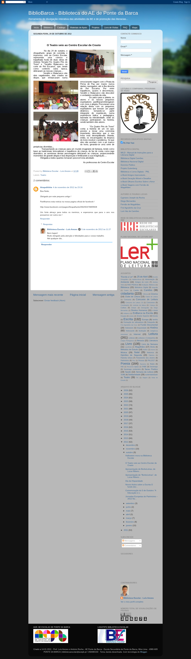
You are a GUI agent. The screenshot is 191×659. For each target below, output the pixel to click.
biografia (155, 287)
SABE (144, 367)
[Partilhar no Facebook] (94, 171)
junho (128, 507)
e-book (155, 310)
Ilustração (142, 331)
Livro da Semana (150, 344)
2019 (126, 416)
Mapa (134, 27)
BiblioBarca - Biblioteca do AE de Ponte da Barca (83, 13)
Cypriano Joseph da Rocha (133, 198)
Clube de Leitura (132, 297)
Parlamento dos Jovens (145, 358)
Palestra (151, 355)
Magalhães (140, 347)
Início (36, 27)
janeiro (129, 525)
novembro (130, 449)
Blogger (143, 652)
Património (125, 360)
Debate (133, 308)
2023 (126, 401)
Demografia (145, 308)
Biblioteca (48, 27)
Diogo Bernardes (128, 201)
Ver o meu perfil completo (132, 602)
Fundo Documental (149, 325)
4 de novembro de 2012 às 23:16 (67, 187)
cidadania (127, 293)
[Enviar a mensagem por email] (86, 171)
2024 (126, 398)
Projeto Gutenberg (129, 168)
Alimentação (150, 279)
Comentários (130, 545)
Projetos (95, 27)
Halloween (129, 328)
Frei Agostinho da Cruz (131, 208)
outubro (129, 452)
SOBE (123, 375)
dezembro (130, 445)
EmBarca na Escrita (143, 313)
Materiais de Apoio (78, 27)
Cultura (123, 308)
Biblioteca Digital (141, 287)
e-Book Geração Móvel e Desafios (136, 178)
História (154, 327)
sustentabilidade (151, 375)
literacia (140, 341)
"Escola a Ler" (127, 277)
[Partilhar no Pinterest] (96, 171)
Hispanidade (142, 328)
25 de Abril (142, 276)
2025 (126, 394)
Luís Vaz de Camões (130, 211)
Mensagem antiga (103, 294)
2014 (126, 434)
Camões (148, 290)
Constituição (125, 305)
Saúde (128, 372)
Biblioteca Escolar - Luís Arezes (62, 229)
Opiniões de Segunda (131, 355)
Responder (45, 219)
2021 (126, 409)
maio (128, 511)
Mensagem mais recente (48, 294)
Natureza (150, 353)
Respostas (47, 224)
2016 (126, 427)
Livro (128, 344)
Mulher (145, 349)
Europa (145, 320)
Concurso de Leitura (147, 299)
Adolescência (136, 279)
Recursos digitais (133, 367)
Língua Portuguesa (127, 340)
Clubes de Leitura (151, 297)
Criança (152, 305)
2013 (126, 438)
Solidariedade (134, 375)
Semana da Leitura (144, 372)
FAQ (125, 27)
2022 (126, 405)
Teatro (43, 175)
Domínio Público (128, 165)
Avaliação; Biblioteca (148, 285)
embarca (126, 313)
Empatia (123, 316)
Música (124, 352)
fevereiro (130, 522)
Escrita (128, 319)
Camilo (136, 290)
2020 (126, 412)
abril (128, 514)
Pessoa (141, 360)
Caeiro (126, 290)
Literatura (153, 341)
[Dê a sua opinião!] (88, 171)
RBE (122, 367)
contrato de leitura (139, 305)
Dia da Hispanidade (134, 481)
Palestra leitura (127, 358)
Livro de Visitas (111, 27)
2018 (126, 420)
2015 (126, 431)
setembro (130, 503)
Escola (155, 316)
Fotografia (151, 322)
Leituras (132, 338)
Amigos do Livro (142, 282)
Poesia (125, 363)
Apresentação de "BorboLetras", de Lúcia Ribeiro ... (141, 476)
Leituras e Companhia (146, 338)
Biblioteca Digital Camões (132, 158)
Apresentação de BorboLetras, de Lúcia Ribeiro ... (140, 470)
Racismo (143, 364)
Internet (137, 334)
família (155, 320)
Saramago (154, 367)
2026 (126, 390)
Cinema (154, 294)
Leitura (153, 334)
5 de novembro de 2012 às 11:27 (96, 229)
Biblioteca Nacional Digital (132, 162)
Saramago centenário (132, 369)
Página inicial (78, 294)
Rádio (152, 364)
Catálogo (61, 27)
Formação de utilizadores (134, 322)
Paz (133, 360)
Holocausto (130, 331)
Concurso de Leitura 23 (134, 302)
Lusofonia (128, 347)
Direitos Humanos (139, 310)
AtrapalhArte (46, 187)
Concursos (151, 303)
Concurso (127, 300)
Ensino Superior (143, 316)
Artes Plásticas (132, 285)
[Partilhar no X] (91, 171)
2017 (126, 423)
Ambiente (125, 282)
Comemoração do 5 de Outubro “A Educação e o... (140, 491)
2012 (126, 442)
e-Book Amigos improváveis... (134, 175)
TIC (137, 377)
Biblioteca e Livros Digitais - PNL (135, 172)
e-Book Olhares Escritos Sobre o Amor (138, 182)
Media (152, 347)
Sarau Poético (151, 369)
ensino (131, 316)
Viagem (145, 377)
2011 (126, 530)
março (129, 518)
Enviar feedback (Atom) (54, 300)
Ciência (145, 294)
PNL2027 (151, 360)
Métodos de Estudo (129, 349)
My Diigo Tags (128, 143)
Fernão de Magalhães (130, 204)
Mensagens (129, 541)
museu (153, 349)
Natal (137, 352)
